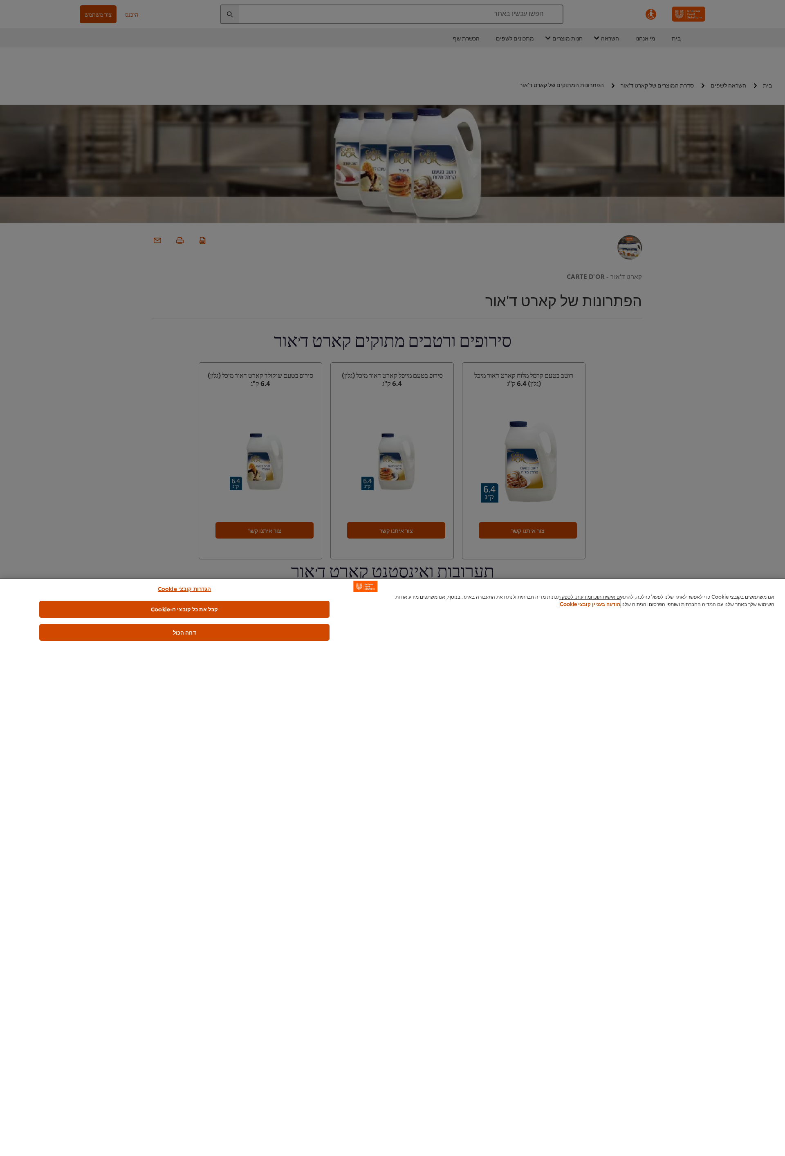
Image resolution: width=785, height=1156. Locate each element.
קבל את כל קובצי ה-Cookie (184, 609)
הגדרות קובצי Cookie (184, 588)
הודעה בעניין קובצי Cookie (590, 603)
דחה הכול (184, 632)
